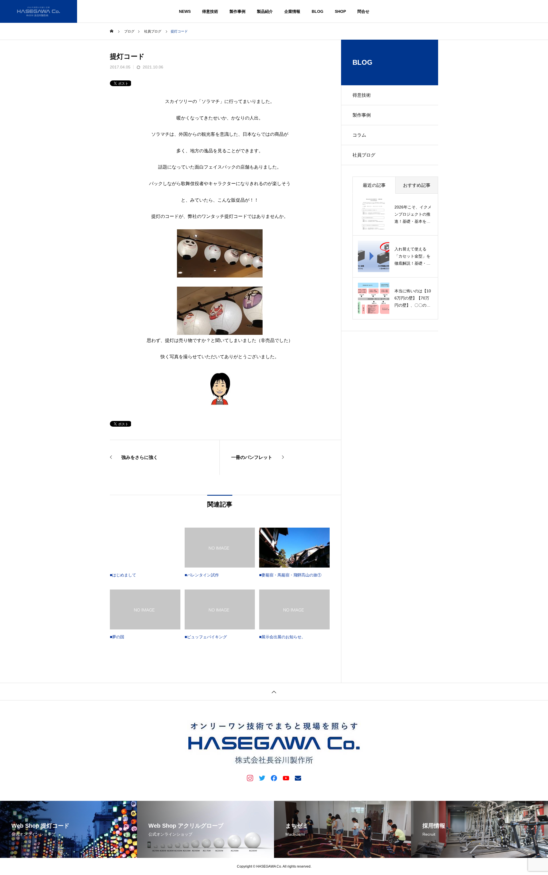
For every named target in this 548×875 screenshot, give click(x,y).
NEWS (185, 11)
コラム (359, 135)
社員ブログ (363, 155)
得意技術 (210, 11)
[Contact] (298, 778)
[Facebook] (274, 778)
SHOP (340, 11)
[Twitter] (262, 778)
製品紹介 (265, 11)
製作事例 (237, 11)
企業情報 (292, 11)
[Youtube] (286, 778)
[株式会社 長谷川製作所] (38, 11)
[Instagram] (250, 778)
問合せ (363, 11)
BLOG (317, 11)
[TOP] (274, 691)
